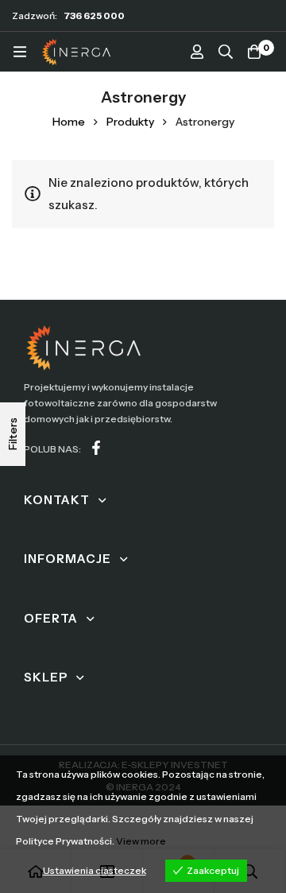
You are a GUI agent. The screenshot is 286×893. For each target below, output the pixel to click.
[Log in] (197, 52)
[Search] (225, 52)
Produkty (130, 122)
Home (68, 122)
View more (141, 841)
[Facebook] (96, 448)
